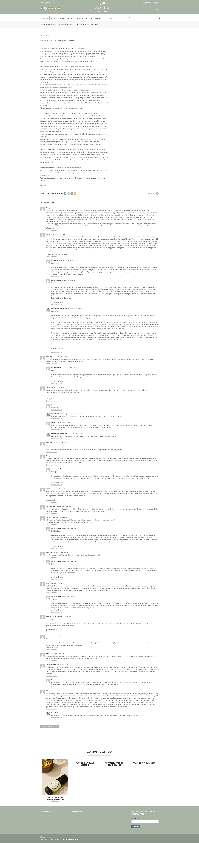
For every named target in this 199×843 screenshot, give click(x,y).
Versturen (136, 827)
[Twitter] (42, 8)
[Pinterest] (48, 8)
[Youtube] (59, 8)
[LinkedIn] (55, 8)
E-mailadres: (135, 818)
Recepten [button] (44, 18)
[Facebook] (45, 8)
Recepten (51, 25)
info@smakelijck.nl (49, 3)
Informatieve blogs (65, 25)
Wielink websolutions (72, 839)
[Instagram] (52, 8)
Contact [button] (108, 18)
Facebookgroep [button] (96, 18)
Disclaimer (43, 837)
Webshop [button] (54, 18)
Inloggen (155, 3)
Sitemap (51, 837)
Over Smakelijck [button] (67, 18)
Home (42, 25)
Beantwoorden (51, 230)
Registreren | (147, 3)
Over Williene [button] (82, 18)
